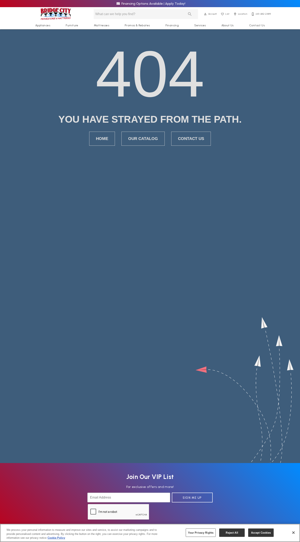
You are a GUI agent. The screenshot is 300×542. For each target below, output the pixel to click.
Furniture (72, 25)
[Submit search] (189, 14)
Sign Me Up (192, 498)
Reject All (232, 532)
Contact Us (257, 25)
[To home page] (55, 14)
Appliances (42, 25)
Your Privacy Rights (200, 532)
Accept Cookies (261, 532)
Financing (172, 25)
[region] (150, 533)
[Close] (293, 532)
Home (102, 138)
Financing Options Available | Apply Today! (153, 4)
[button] (205, 14)
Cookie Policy (56, 537)
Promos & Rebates (137, 25)
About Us (227, 25)
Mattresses (101, 25)
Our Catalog (143, 138)
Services (200, 25)
